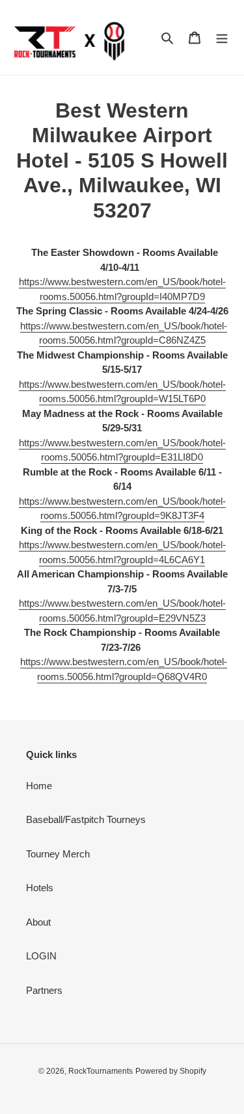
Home (39, 785)
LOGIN (41, 955)
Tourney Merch (58, 853)
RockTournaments (100, 1071)
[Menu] (222, 37)
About (38, 922)
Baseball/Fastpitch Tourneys (86, 819)
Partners (44, 990)
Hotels (39, 887)
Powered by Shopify (170, 1071)
